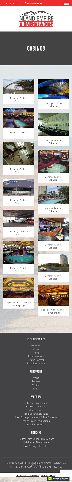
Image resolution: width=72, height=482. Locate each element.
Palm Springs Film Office (36, 446)
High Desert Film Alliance (36, 442)
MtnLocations (36, 410)
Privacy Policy (48, 475)
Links (36, 388)
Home (36, 352)
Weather (36, 385)
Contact (12, 3)
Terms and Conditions (27, 475)
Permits (36, 381)
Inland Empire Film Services (36, 19)
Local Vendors (36, 356)
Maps (36, 377)
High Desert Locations (36, 413)
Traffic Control (36, 360)
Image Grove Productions (36, 421)
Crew (36, 349)
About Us (36, 345)
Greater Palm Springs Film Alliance (36, 438)
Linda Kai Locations (36, 424)
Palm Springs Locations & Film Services (36, 417)
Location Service (36, 363)
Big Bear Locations (36, 406)
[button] (66, 4)
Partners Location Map (36, 403)
